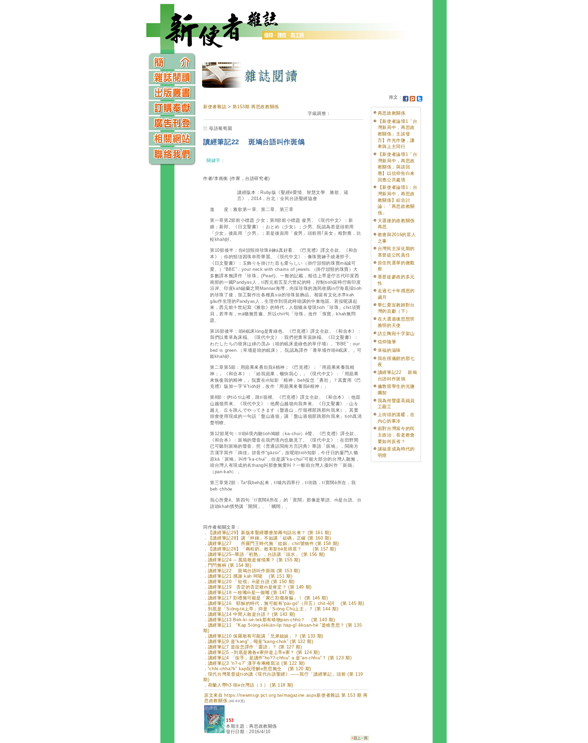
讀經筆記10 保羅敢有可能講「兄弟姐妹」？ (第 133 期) (265, 636)
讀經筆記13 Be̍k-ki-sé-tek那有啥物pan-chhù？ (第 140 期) (271, 619)
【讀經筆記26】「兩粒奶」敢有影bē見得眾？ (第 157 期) (272, 548)
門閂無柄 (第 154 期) (229, 565)
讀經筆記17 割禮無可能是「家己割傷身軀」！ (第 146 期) (268, 597)
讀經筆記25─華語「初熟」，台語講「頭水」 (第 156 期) (266, 554)
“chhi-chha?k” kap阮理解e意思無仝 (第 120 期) (259, 668)
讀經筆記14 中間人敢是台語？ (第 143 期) (251, 614)
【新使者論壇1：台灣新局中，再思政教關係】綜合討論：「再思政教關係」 (398, 200)
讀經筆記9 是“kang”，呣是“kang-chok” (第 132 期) (260, 641)
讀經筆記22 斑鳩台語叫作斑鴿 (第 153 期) (254, 570)
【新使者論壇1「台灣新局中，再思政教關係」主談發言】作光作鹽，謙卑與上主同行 (398, 134)
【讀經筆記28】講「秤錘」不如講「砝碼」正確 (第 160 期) (269, 538)
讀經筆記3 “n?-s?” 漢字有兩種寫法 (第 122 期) (256, 663)
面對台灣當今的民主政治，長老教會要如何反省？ (396, 435)
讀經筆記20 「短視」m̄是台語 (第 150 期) (251, 581)
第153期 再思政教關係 (255, 106)
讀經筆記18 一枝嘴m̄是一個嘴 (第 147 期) (251, 592)
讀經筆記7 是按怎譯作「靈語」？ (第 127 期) (255, 646)
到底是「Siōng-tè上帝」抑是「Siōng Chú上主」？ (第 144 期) (273, 608)
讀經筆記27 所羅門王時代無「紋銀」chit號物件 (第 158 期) (273, 543)
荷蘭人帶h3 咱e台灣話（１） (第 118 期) (250, 685)
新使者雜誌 (214, 106)
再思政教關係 (392, 113)
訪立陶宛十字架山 (396, 333)
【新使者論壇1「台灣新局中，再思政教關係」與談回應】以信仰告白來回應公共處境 (398, 167)
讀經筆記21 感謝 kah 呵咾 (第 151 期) (250, 576)
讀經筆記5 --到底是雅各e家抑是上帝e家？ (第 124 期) (264, 652)
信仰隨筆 (387, 341)
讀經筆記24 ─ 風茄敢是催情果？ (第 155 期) (254, 559)
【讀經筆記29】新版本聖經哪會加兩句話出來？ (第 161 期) (269, 532)
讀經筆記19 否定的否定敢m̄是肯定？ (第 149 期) (260, 587)
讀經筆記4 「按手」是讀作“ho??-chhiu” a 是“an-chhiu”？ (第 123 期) (280, 657)
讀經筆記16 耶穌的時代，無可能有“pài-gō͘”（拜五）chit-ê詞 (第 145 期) (286, 603)
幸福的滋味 (389, 350)
